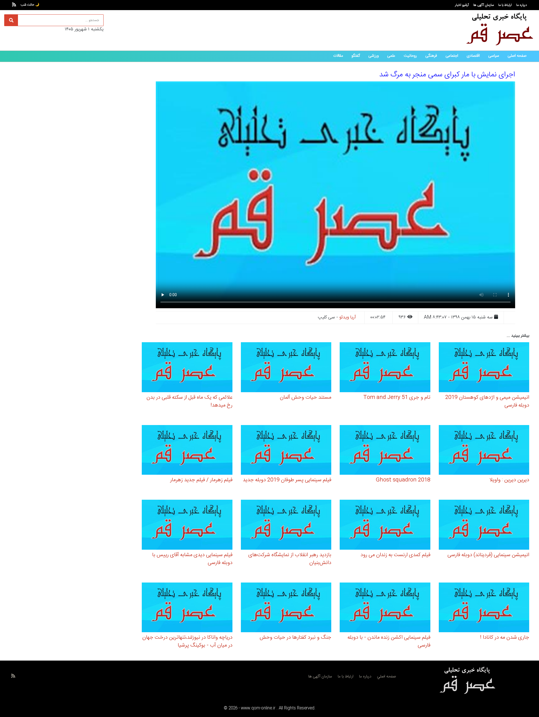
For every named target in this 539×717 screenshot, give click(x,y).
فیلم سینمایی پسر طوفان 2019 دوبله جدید (287, 480)
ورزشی (373, 55)
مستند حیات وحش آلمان (305, 397)
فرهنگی (431, 55)
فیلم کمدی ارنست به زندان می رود (395, 555)
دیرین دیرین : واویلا (509, 480)
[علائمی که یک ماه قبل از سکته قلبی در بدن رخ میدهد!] (187, 368)
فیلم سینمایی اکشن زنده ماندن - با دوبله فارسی (389, 641)
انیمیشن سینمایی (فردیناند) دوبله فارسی (488, 555)
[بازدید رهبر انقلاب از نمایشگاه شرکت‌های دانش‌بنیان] (286, 525)
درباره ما (521, 5)
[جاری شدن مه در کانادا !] (484, 608)
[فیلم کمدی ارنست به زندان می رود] (385, 525)
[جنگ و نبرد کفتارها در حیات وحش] (286, 608)
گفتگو (355, 55)
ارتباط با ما (505, 5)
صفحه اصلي (386, 676)
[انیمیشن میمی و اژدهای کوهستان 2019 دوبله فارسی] (484, 368)
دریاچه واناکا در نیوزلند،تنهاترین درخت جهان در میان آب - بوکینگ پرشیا (187, 641)
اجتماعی (452, 55)
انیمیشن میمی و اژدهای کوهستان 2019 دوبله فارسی (487, 401)
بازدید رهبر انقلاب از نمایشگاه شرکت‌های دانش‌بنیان (289, 559)
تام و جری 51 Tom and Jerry (396, 397)
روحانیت (410, 55)
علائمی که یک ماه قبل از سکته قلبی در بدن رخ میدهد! (189, 401)
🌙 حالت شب (29, 5)
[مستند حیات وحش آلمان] (286, 368)
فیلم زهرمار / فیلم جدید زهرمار (201, 480)
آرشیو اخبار (462, 5)
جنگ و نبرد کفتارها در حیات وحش (295, 637)
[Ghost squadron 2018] (385, 451)
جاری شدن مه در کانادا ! (504, 637)
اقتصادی (473, 55)
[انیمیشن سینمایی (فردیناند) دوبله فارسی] (484, 525)
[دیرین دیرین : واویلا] (484, 451)
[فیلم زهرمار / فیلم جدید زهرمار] (187, 451)
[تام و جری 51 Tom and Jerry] (385, 368)
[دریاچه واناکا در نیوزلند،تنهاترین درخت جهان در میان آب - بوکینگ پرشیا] (187, 608)
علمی (391, 55)
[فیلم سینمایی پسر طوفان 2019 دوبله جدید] (286, 451)
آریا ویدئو (347, 317)
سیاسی (493, 55)
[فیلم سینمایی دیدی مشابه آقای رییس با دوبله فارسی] (187, 525)
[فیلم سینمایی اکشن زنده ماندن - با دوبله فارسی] (385, 608)
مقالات (338, 55)
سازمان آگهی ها (483, 5)
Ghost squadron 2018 (403, 480)
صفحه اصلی (517, 55)
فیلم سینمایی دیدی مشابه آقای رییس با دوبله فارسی (192, 559)
